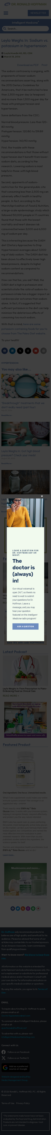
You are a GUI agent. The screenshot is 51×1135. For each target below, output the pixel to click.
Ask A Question (25, 626)
